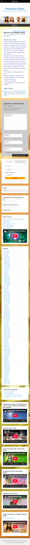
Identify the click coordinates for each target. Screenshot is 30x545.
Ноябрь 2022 (6, 316)
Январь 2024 (6, 295)
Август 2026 (6, 250)
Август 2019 (6, 372)
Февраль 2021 (7, 346)
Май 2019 (6, 377)
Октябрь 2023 (7, 300)
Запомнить (9, 174)
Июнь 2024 (6, 288)
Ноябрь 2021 (6, 333)
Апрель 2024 (6, 291)
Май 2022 (6, 324)
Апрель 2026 (6, 256)
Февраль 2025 (7, 276)
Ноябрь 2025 (6, 263)
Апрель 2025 (6, 274)
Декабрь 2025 (7, 262)
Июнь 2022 (6, 323)
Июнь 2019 (6, 375)
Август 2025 (6, 268)
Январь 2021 (6, 348)
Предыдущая (16, 31)
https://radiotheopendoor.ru (9, 518)
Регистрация (20, 161)
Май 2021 (6, 342)
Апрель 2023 (6, 308)
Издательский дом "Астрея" (9, 223)
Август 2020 (6, 355)
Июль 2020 (6, 356)
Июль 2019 (6, 374)
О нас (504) (6, 397)
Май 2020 (6, 359)
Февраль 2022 (7, 329)
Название (7, 135)
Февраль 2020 (7, 364)
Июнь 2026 (6, 253)
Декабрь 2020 (7, 349)
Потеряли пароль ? (21, 180)
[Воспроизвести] (5, 421)
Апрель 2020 (6, 361)
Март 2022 (6, 327)
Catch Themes (21, 542)
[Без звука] (23, 421)
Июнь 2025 (6, 271)
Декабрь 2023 (7, 297)
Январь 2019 (6, 383)
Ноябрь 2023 (6, 298)
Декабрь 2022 (7, 314)
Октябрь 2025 (7, 265)
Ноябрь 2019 (6, 368)
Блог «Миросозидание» (8, 225)
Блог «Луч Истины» (7, 228)
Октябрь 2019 (7, 370)
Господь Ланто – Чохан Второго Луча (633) (13, 396)
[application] (15, 415)
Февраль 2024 (7, 294)
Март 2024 (6, 292)
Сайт (6, 148)
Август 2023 (6, 303)
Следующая (24, 31)
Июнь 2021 (6, 340)
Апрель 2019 (6, 378)
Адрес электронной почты (11, 204)
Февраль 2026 (7, 259)
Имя (4, 199)
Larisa (18, 34)
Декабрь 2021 (7, 332)
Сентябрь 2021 (7, 336)
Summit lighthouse (7, 222)
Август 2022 (6, 320)
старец (5, 93)
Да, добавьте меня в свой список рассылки (13, 152)
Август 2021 (6, 338)
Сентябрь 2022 (7, 319)
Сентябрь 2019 (7, 371)
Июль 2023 (6, 304)
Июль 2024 (6, 287)
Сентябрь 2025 (7, 266)
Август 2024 (6, 285)
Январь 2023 (6, 313)
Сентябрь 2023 (7, 301)
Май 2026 (6, 255)
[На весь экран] (25, 421)
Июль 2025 (6, 269)
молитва (18, 92)
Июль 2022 (6, 322)
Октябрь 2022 (7, 317)
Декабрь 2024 (7, 279)
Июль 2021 (6, 339)
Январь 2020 (6, 365)
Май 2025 (6, 272)
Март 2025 (6, 275)
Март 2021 (6, 345)
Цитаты (9, 92)
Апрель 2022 (6, 326)
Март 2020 (6, 362)
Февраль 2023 (7, 311)
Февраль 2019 (7, 381)
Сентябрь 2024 (7, 284)
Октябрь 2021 (7, 335)
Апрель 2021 (6, 343)
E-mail (6, 142)
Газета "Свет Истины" (8, 226)
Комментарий (8, 115)
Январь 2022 (6, 330)
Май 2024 (6, 290)
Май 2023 (6, 307)
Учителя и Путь (15, 8)
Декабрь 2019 (7, 367)
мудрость (23, 92)
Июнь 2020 (6, 358)
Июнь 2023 (6, 306)
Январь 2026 (6, 260)
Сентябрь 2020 (7, 354)
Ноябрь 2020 (6, 351)
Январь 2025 (6, 278)
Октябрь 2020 (7, 352)
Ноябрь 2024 (6, 281)
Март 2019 (6, 380)
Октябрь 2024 (7, 282)
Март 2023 (6, 310)
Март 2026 (6, 258)
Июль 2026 (6, 252)
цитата (8, 93)
